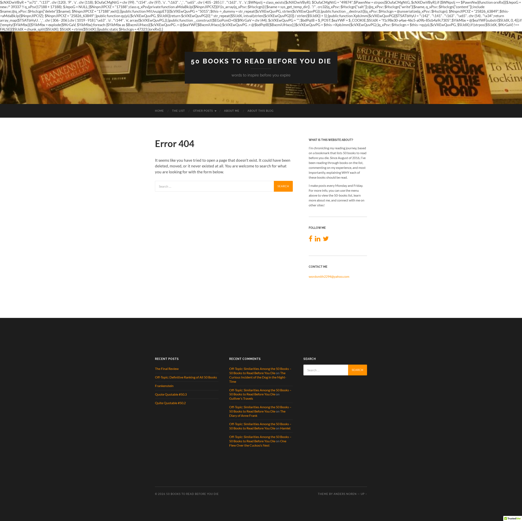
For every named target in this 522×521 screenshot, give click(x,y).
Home (159, 110)
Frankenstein (164, 386)
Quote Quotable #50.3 (171, 394)
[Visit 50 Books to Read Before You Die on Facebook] (310, 240)
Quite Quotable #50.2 (170, 403)
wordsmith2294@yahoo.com (329, 276)
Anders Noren (345, 494)
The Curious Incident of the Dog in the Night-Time (257, 377)
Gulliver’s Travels (241, 398)
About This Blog (261, 110)
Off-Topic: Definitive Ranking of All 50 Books (186, 377)
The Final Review (167, 369)
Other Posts (203, 110)
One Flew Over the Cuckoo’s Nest (257, 443)
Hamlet (285, 428)
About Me (231, 110)
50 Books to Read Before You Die (261, 61)
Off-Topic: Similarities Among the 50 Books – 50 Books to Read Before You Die (260, 371)
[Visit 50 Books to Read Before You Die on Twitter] (326, 240)
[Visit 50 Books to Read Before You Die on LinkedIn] (317, 240)
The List (178, 110)
